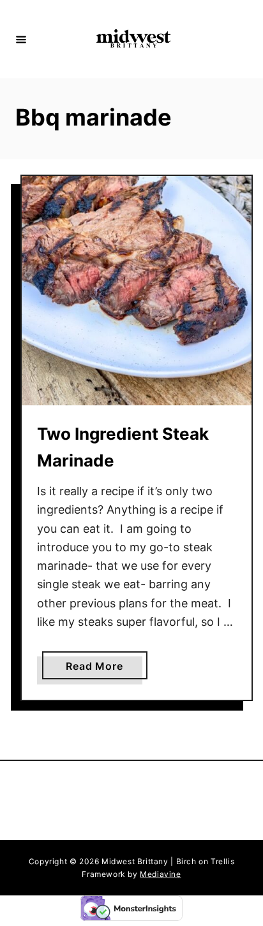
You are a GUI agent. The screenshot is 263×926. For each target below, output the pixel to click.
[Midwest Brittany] (133, 39)
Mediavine (160, 874)
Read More (99, 669)
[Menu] (21, 39)
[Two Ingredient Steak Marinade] (137, 290)
